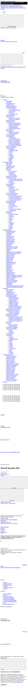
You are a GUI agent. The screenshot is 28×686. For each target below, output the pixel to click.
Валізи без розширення (14, 144)
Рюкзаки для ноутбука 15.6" (16, 319)
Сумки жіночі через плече (15, 179)
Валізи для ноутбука (14, 141)
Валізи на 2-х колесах (14, 118)
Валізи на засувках (13, 133)
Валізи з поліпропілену (15, 123)
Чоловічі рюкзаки (13, 324)
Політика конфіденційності (10, 7)
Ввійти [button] (2, 515)
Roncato (11, 151)
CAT (10, 153)
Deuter (10, 228)
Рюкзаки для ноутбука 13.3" (16, 317)
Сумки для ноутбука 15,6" (15, 198)
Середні (11, 331)
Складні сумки (12, 175)
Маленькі (11, 332)
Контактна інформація (8, 6)
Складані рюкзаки (13, 305)
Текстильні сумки (7, 162)
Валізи (5, 99)
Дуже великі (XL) (13, 114)
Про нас (3, 5)
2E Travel (11, 155)
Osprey (10, 227)
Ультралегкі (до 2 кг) (14, 138)
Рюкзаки (5, 288)
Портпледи (12, 172)
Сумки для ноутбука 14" (15, 197)
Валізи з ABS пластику (15, 128)
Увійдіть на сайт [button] (4, 502)
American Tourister (13, 150)
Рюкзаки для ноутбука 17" (15, 320)
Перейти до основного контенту (8, 1)
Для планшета (12, 210)
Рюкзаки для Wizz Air (14, 311)
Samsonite (11, 149)
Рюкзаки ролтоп (13, 301)
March (10, 160)
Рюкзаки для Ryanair (14, 313)
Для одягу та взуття (14, 189)
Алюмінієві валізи (13, 127)
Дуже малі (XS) (13, 108)
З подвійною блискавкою (15, 145)
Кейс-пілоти (12, 173)
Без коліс (11, 207)
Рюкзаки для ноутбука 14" (15, 318)
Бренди (5, 382)
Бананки (11, 181)
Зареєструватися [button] (10, 515)
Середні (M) (12, 111)
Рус (4, 12)
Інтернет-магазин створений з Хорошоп (10, 567)
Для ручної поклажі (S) (14, 110)
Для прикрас (12, 190)
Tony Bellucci (12, 348)
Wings (10, 159)
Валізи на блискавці (14, 132)
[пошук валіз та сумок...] (12, 59)
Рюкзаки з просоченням (15, 307)
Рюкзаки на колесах (14, 302)
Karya (10, 349)
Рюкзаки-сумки (13, 300)
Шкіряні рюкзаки (13, 304)
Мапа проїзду (4, 657)
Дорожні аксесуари (8, 354)
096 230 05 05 (4, 80)
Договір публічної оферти (9, 600)
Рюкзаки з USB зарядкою (15, 306)
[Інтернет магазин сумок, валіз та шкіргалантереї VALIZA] (5, 547)
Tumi (10, 218)
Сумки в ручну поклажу (15, 209)
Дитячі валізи (12, 137)
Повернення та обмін (8, 597)
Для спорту (12, 183)
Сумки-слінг (12, 205)
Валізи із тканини (13, 125)
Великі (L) (11, 112)
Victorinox (11, 223)
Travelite (11, 157)
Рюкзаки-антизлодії (14, 298)
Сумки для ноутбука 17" (15, 199)
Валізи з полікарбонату (15, 124)
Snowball (11, 158)
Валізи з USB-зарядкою (15, 140)
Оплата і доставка (9, 5)
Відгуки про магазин (8, 604)
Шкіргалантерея (7, 229)
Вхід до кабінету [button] (7, 593)
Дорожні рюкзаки (13, 297)
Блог (18, 7)
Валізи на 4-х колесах (14, 119)
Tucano (11, 225)
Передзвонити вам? (5, 82)
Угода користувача (18, 682)
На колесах (12, 203)
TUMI (10, 336)
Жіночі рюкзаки (13, 326)
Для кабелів (12, 192)
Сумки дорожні (13, 171)
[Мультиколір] (9, 519)
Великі (11, 330)
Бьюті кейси (12, 186)
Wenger (11, 154)
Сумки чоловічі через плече (16, 180)
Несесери (11, 188)
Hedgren (11, 219)
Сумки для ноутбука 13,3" (15, 196)
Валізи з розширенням (14, 142)
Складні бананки (13, 206)
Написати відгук (5, 474)
